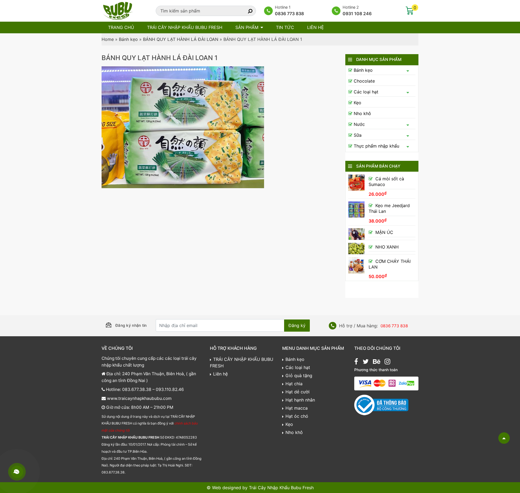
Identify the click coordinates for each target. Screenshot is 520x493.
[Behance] (376, 362)
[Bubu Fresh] (118, 10)
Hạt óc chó (296, 416)
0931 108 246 (357, 13)
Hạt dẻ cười (297, 391)
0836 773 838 (289, 13)
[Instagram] (387, 362)
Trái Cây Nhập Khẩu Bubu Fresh (281, 487)
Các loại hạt (366, 91)
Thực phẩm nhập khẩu (376, 146)
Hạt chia (294, 383)
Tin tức (285, 27)
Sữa (358, 135)
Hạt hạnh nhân (300, 400)
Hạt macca (296, 408)
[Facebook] (356, 362)
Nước (359, 124)
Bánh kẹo (128, 39)
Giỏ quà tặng (298, 375)
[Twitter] (366, 362)
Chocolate (364, 81)
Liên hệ (315, 27)
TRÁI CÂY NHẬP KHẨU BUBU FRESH (184, 27)
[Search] (245, 11)
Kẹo (357, 102)
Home (108, 39)
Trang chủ (121, 27)
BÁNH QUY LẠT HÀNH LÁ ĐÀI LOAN (180, 39)
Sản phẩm (246, 27)
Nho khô (362, 113)
